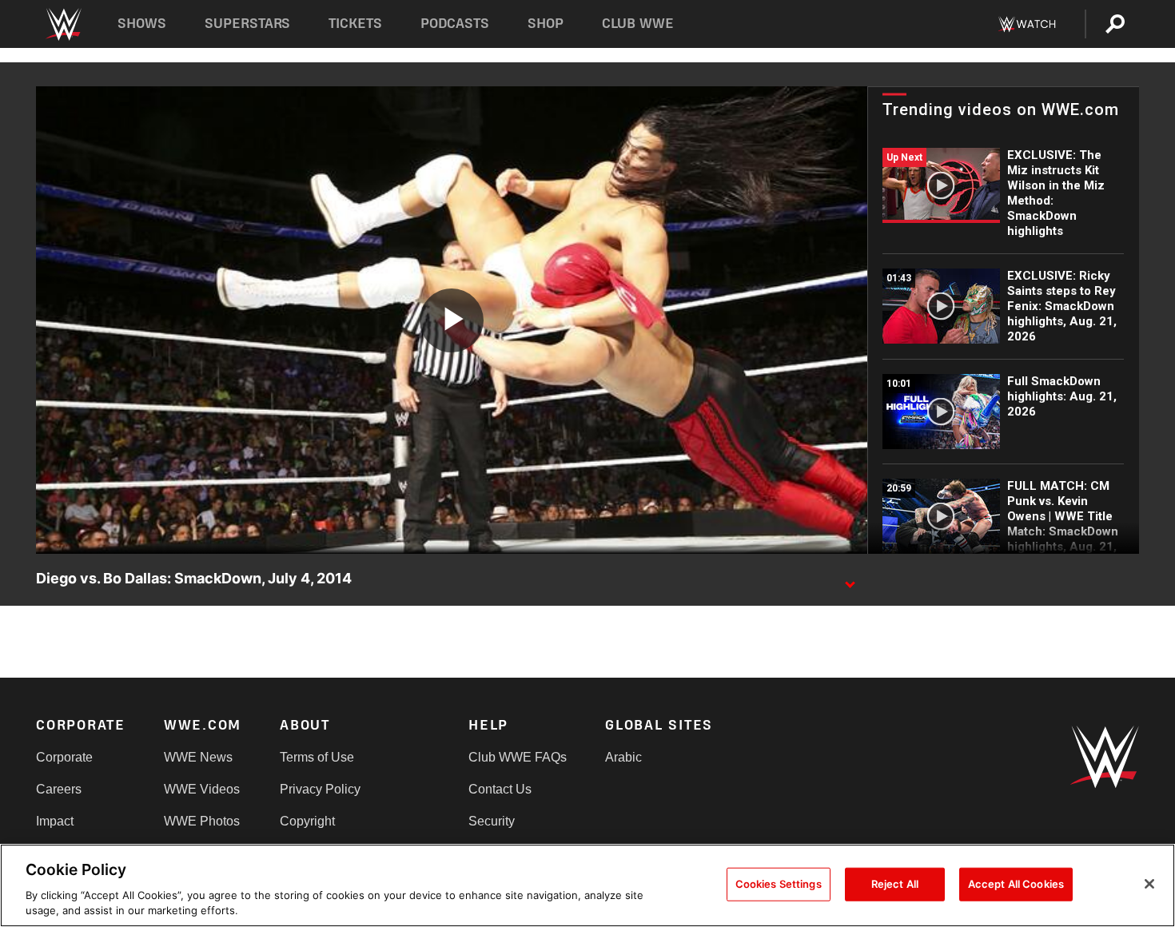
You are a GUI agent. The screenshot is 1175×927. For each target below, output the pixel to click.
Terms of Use (317, 757)
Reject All (894, 883)
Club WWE (638, 23)
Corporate (64, 757)
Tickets (355, 23)
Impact (55, 821)
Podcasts (454, 23)
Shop (546, 23)
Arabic (623, 757)
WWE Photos (202, 821)
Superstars (248, 23)
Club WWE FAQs (517, 757)
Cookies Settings (778, 883)
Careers (59, 789)
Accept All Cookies (1016, 883)
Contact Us (500, 789)
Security (491, 821)
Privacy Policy (320, 789)
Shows (142, 23)
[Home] (63, 24)
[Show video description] (849, 579)
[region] (587, 885)
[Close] (1149, 883)
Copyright (307, 821)
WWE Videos (202, 789)
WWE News (198, 757)
